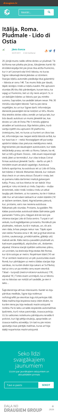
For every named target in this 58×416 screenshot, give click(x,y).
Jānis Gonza (18, 49)
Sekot (46, 385)
